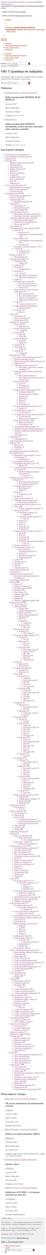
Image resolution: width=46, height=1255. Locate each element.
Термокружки (24, 557)
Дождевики (14, 226)
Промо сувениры (20, 545)
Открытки (18, 363)
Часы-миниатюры (21, 1063)
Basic (25, 885)
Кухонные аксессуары (22, 1046)
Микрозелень (19, 257)
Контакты (9, 49)
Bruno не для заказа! (22, 836)
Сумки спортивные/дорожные (25, 993)
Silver (21, 930)
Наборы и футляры (21, 901)
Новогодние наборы (26, 844)
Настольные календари (23, 220)
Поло (21, 384)
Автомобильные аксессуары (25, 848)
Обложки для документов (24, 222)
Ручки (12, 878)
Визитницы (14, 165)
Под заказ (9, 161)
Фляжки (17, 598)
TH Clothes (27, 686)
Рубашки (17, 703)
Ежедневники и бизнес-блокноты (23, 228)
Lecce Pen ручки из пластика (25, 891)
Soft (20, 932)
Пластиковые (19, 210)
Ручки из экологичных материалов (27, 962)
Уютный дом (19, 561)
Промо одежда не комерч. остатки (27, 531)
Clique (25, 678)
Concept (22, 330)
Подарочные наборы (18, 580)
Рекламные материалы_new (24, 463)
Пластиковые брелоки (27, 484)
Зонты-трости (19, 320)
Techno (21, 934)
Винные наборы (20, 1038)
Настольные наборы (26, 277)
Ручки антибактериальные (24, 960)
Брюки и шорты (20, 629)
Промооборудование (18, 831)
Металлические (20, 208)
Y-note (16, 249)
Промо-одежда (19, 381)
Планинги (9, 159)
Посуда (17, 506)
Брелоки (13, 204)
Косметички (23, 308)
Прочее (12, 833)
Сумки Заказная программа (24, 306)
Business (26, 887)
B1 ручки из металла (22, 881)
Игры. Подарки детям (22, 860)
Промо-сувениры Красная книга (26, 406)
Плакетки (18, 447)
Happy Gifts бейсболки (27, 615)
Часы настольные (21, 1060)
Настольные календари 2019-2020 (23, 451)
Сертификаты (19, 439)
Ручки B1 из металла (27, 883)
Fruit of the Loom (29, 649)
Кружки (17, 496)
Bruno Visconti (24, 838)
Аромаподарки (15, 199)
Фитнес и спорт (20, 1030)
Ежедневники (15, 167)
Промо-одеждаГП (16, 805)
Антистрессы (19, 813)
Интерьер (18, 1042)
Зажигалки (18, 825)
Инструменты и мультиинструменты (26, 550)
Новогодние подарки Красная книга (28, 361)
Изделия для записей (18, 322)
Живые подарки (16, 255)
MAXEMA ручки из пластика (25, 897)
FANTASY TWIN (25, 893)
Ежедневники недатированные (17, 156)
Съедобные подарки (17, 1018)
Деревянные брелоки (27, 819)
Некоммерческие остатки (19, 478)
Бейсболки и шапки (26, 512)
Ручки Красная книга (22, 420)
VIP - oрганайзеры (30, 840)
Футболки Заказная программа (30, 541)
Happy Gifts (23, 613)
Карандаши (18, 921)
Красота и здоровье (26, 298)
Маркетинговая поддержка (20, 441)
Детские (22, 637)
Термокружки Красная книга (25, 426)
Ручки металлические (22, 964)
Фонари (17, 876)
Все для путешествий (27, 285)
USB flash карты (20, 1069)
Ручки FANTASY (30, 942)
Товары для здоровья (18, 1024)
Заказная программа (17, 259)
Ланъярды (18, 827)
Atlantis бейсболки (26, 611)
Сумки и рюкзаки (16, 995)
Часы (12, 181)
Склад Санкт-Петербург (14, 185)
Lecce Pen (22, 940)
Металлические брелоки (28, 482)
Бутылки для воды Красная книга (27, 357)
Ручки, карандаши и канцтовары (22, 950)
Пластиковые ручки (21, 938)
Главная (4, 66)
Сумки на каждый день (23, 991)
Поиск (7, 1248)
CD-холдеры (23, 412)
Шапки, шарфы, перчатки (24, 795)
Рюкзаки (17, 985)
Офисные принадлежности (24, 275)
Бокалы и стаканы (21, 586)
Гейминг (17, 1075)
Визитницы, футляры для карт (26, 214)
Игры (16, 858)
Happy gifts (18, 324)
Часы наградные (20, 1056)
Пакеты (13, 171)
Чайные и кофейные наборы (29, 508)
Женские (22, 641)
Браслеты (17, 815)
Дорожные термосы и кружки (25, 856)
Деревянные (19, 206)
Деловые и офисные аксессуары (22, 218)
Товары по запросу (17, 1032)
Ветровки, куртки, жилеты (29, 516)
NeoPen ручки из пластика (24, 899)
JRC (24, 643)
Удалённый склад (12, 193)
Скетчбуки (23, 253)
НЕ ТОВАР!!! (15, 453)
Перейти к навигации (9, 2)
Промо (21, 408)
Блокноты (22, 232)
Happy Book (18, 238)
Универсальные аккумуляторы (26, 1089)
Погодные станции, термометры (26, 1054)
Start (24, 698)
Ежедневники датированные (16, 154)
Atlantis (21, 263)
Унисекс (22, 754)
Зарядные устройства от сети (25, 1077)
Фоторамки (18, 1050)
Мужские (22, 625)
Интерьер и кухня (21, 1044)
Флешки (17, 563)
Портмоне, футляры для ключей (26, 216)
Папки (16, 279)
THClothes (27, 660)
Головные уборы (25, 392)
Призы (21, 465)
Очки (16, 866)
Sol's (20, 312)
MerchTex (22, 617)
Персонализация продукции (16, 45)
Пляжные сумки (20, 983)
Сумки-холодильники (22, 1015)
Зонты (12, 314)
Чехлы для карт (20, 224)
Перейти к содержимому (27, 2)
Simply (21, 343)
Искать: (4, 63)
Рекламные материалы (22, 461)
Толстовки (23, 386)
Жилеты (22, 398)
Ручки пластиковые (21, 968)
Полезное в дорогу (26, 555)
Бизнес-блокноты (21, 328)
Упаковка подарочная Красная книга (28, 429)
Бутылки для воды (26, 283)
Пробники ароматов (22, 201)
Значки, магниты (16, 169)
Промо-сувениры (16, 811)
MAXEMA (23, 944)
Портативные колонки (22, 1085)
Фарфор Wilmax (16, 177)
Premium (26, 889)
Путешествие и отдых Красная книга (28, 414)
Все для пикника (25, 294)
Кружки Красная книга (23, 359)
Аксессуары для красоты (19, 195)
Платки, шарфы (16, 173)
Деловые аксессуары (18, 212)
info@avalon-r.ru (7, 4)
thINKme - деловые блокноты (25, 246)
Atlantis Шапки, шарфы (27, 799)
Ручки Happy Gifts (21, 948)
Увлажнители (19, 1087)
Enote (16, 230)
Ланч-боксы (18, 592)
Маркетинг (14, 437)
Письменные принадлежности (26, 504)
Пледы (21, 553)
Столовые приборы (21, 1048)
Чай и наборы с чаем (22, 1022)
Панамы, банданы (21, 668)
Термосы (22, 287)
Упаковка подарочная (18, 1034)
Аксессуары (18, 604)
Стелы (21, 273)
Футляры (17, 971)
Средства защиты (16, 973)
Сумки (12, 175)
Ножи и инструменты (27, 300)
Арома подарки (16, 197)
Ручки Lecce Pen (25, 895)
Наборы (17, 977)
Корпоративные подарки (19, 187)
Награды (17, 271)
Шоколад (13, 183)
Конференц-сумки (21, 981)
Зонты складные (20, 318)
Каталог (8, 43)
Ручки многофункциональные (25, 966)
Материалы (23, 459)
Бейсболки (18, 261)
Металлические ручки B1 (24, 923)
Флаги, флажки (15, 179)
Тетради (17, 351)
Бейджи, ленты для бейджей (20, 163)
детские (22, 621)
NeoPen (21, 946)
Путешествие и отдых (22, 281)
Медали (17, 445)
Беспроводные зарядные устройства (28, 1073)
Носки (21, 400)
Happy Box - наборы (22, 842)
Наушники (18, 1083)
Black (21, 926)
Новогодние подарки (18, 189)
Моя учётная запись (12, 1246)
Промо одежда (19, 510)
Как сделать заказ (12, 47)
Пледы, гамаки (20, 870)
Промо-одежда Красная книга (25, 390)
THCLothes (27, 633)
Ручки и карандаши (17, 903)
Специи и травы (20, 1020)
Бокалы (17, 584)
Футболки (18, 310)
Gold (20, 928)
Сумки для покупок (26, 304)
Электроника (15, 191)
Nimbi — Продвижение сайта (12, 1242)
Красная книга (15, 355)
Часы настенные (20, 1058)
